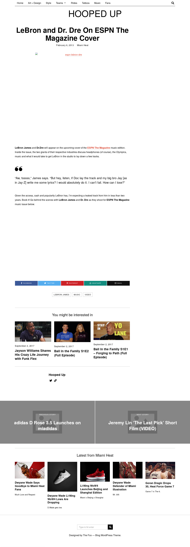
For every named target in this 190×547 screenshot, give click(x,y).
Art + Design (34, 3)
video (88, 294)
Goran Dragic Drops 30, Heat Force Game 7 (159, 484)
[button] (110, 527)
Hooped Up (57, 374)
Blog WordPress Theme (108, 535)
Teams (59, 3)
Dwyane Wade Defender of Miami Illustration (124, 486)
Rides (74, 3)
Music (97, 3)
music (77, 294)
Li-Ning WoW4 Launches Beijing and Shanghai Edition (94, 489)
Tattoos (86, 3)
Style (48, 3)
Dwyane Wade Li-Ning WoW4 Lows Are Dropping (61, 499)
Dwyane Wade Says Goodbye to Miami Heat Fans (30, 486)
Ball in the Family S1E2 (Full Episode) (71, 353)
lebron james (61, 294)
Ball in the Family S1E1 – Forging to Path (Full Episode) (111, 353)
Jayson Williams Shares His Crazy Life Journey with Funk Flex (33, 354)
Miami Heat (82, 45)
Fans (107, 3)
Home (20, 3)
